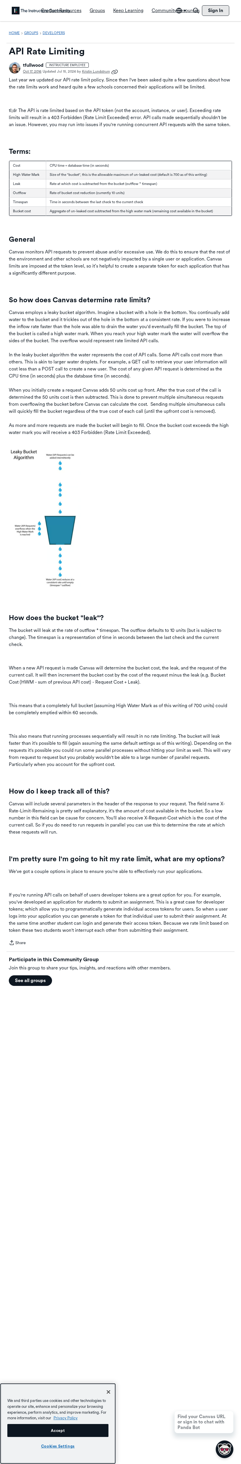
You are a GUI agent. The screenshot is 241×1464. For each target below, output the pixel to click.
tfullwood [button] (33, 65)
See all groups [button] (30, 980)
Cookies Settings (58, 1446)
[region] (58, 1423)
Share (17, 943)
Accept (58, 1430)
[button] (15, 68)
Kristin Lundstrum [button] (96, 71)
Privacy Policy (65, 1417)
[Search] (196, 10)
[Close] (108, 1391)
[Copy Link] (114, 71)
